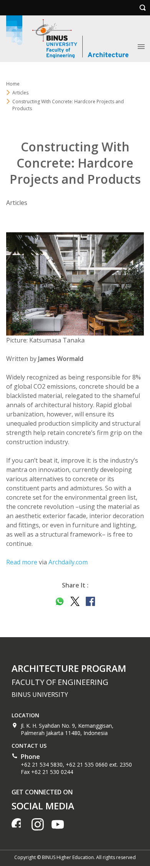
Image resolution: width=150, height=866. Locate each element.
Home (13, 84)
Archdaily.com (68, 562)
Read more (21, 562)
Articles (20, 92)
